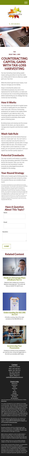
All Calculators (14, 398)
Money (14, 391)
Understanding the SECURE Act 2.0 (15, 313)
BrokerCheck (3, 401)
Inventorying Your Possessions (14, 347)
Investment (14, 385)
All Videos (14, 396)
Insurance (14, 388)
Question (5, 232)
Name (5, 212)
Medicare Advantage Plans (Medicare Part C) (14, 279)
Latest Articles (14, 395)
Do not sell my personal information (10, 422)
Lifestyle (14, 393)
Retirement (14, 383)
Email (5, 222)
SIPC (20, 428)
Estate (14, 387)
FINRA (17, 428)
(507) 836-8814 (15, 24)
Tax (14, 390)
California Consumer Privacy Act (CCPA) (17, 419)
